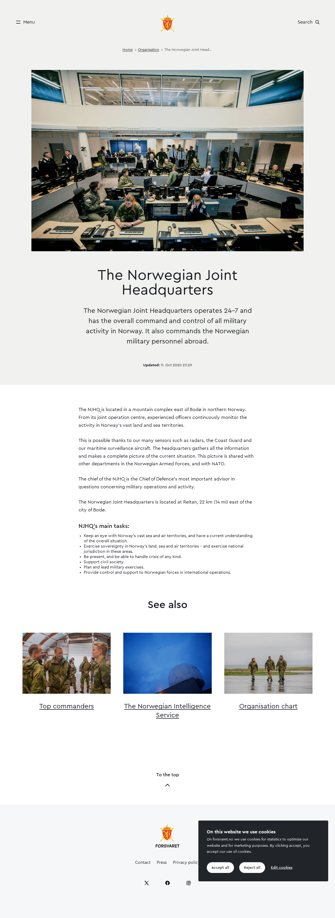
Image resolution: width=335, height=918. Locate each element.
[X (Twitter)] (146, 883)
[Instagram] (188, 883)
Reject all (252, 867)
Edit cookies (281, 867)
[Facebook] (167, 883)
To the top (167, 774)
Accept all (220, 867)
